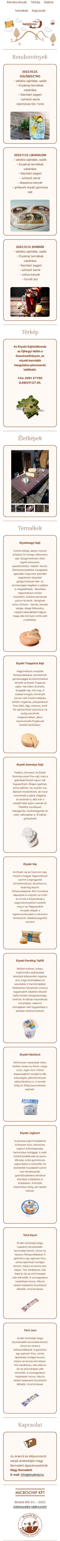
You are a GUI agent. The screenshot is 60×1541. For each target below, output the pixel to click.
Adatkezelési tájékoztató (30, 1506)
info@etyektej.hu (32, 1474)
